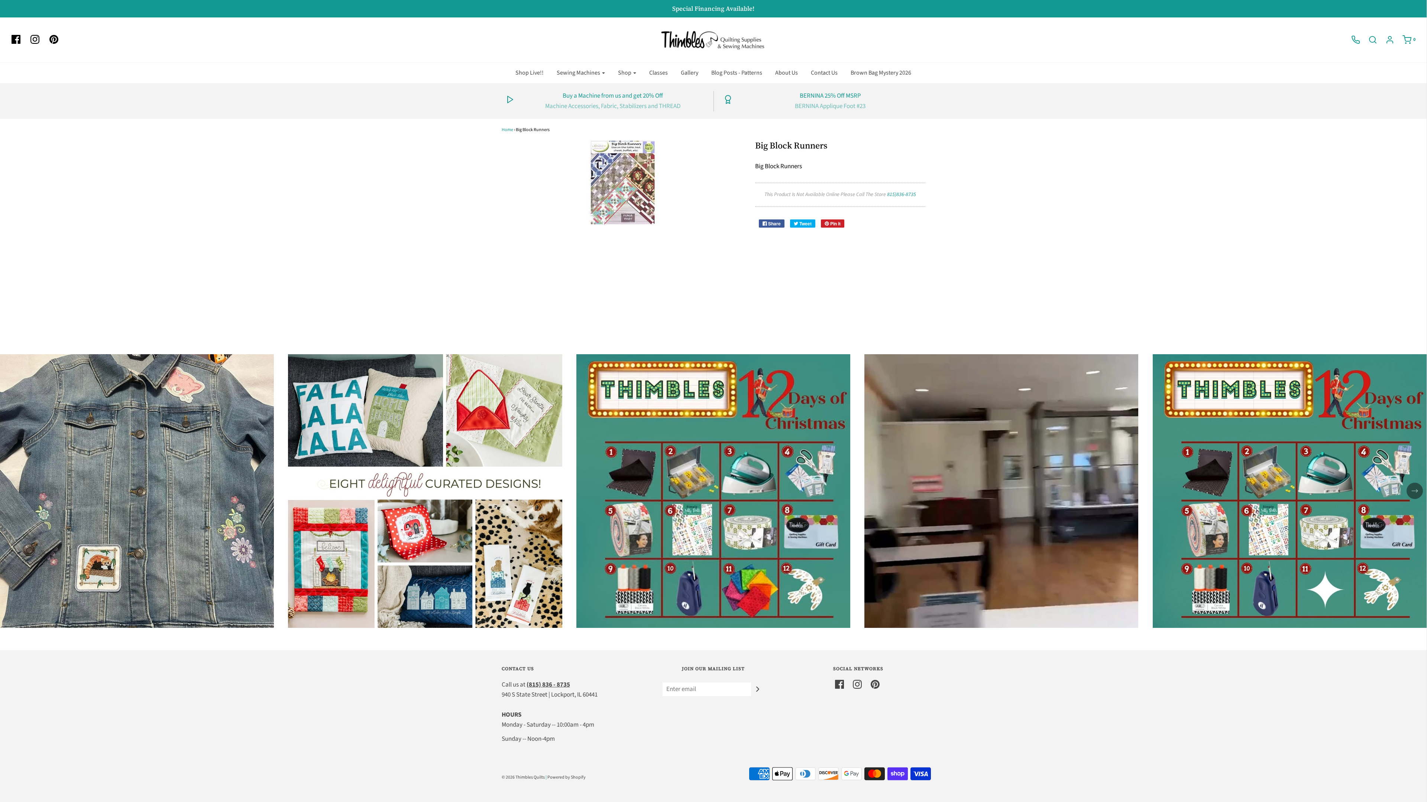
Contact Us (824, 73)
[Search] (1369, 39)
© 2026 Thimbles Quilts (523, 777)
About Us (786, 73)
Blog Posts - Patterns (736, 73)
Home (507, 130)
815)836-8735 (901, 194)
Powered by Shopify (566, 777)
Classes (658, 73)
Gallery (689, 73)
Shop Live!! (529, 73)
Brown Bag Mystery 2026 (881, 73)
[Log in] (1386, 39)
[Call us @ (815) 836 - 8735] (1352, 39)
